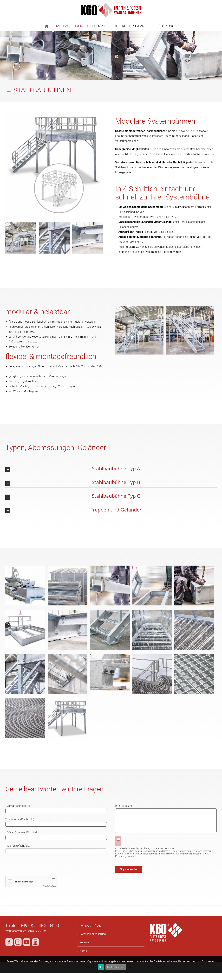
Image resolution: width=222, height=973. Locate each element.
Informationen (150, 853)
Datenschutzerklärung (92, 934)
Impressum (86, 942)
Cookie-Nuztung (115, 967)
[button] (111, 468)
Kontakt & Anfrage (90, 925)
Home (83, 950)
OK (100, 967)
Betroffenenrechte (192, 853)
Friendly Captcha (49, 886)
